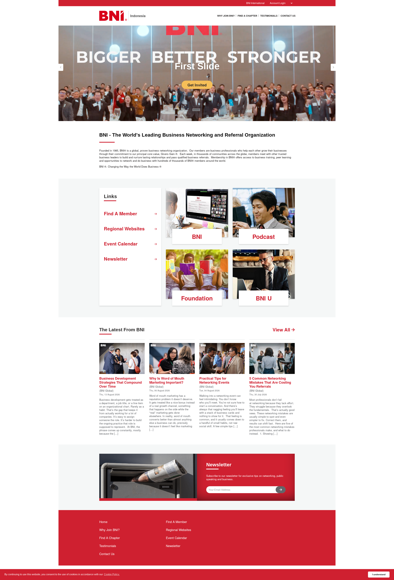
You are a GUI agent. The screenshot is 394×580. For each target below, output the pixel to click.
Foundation (197, 298)
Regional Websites (124, 228)
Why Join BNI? (226, 15)
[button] (60, 67)
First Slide (197, 66)
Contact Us (288, 15)
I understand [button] (379, 574)
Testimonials (268, 15)
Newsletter (116, 258)
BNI (197, 236)
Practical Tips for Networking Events (214, 380)
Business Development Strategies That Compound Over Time (120, 382)
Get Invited (197, 84)
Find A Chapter (247, 15)
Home (103, 521)
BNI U (264, 298)
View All (282, 330)
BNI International (255, 3)
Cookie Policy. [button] (112, 574)
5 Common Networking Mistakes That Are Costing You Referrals (270, 382)
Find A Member (120, 213)
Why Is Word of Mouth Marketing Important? (166, 380)
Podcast (263, 236)
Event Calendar (121, 243)
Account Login (277, 3)
